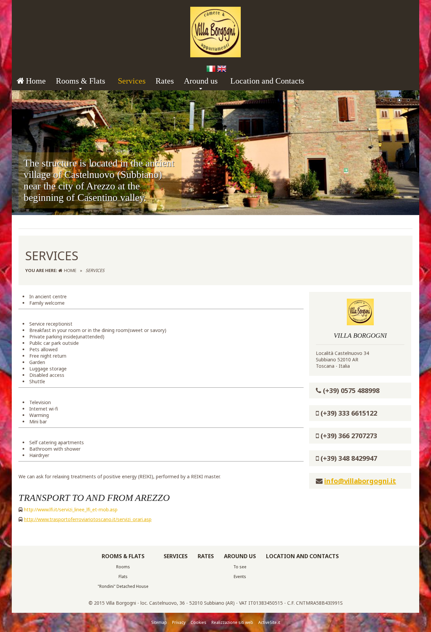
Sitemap (159, 622)
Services (131, 81)
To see (239, 567)
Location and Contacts (267, 81)
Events (240, 576)
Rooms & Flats (80, 81)
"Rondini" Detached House (123, 586)
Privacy (179, 622)
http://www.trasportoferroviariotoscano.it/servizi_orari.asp (88, 519)
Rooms (123, 567)
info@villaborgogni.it (360, 480)
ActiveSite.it (269, 622)
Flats (123, 576)
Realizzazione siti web (232, 622)
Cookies (198, 622)
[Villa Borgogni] (215, 55)
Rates (165, 81)
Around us (201, 81)
